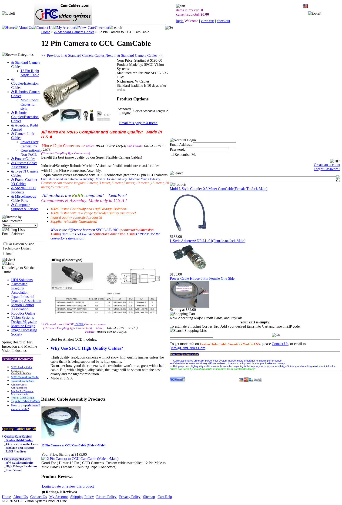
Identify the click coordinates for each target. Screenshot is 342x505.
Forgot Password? (327, 169)
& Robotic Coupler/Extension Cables (25, 117)
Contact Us (280, 344)
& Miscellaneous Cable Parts (23, 198)
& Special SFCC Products (23, 190)
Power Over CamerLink (29, 144)
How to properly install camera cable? (25, 407)
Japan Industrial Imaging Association (26, 299)
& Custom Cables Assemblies (24, 165)
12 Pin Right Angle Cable (29, 73)
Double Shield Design (19, 440)
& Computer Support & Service (24, 207)
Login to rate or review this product (68, 486)
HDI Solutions (22, 280)
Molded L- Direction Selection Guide (22, 392)
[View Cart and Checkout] (92, 28)
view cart (207, 21)
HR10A (79, 324)
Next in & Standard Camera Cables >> (133, 55)
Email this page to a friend (138, 123)
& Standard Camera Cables (74, 32)
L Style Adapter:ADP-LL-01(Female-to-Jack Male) (207, 241)
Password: (177, 149)
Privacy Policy (130, 497)
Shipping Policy (82, 497)
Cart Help (165, 497)
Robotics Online (23, 313)
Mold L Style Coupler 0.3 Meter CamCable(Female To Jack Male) (218, 189)
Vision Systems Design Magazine (24, 320)
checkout (223, 21)
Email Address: (13, 234)
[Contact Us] (43, 28)
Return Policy (106, 497)
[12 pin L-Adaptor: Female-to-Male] (189, 271)
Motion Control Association (22, 307)
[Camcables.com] (189, 233)
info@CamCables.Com (188, 348)
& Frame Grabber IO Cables (24, 182)
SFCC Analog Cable (21, 367)
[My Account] (64, 28)
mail (10, 254)
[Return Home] (8, 28)
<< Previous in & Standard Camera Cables (73, 55)
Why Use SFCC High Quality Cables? (86, 348)
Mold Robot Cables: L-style (29, 104)
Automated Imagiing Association (19, 288)
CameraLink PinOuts (22, 381)
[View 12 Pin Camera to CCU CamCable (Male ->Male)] (79, 459)
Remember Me (185, 154)
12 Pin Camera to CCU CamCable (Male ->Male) (73, 445)
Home (45, 32)
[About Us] (24, 28)
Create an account (327, 165)
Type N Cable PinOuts (25, 401)
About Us (20, 497)
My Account (58, 497)
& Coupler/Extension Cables (25, 83)
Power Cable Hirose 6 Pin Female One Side (202, 278)
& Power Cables (23, 159)
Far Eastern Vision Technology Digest (18, 246)
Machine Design (23, 326)
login (180, 21)
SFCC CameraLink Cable (25, 377)
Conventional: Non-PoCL (30, 152)
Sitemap (149, 497)
